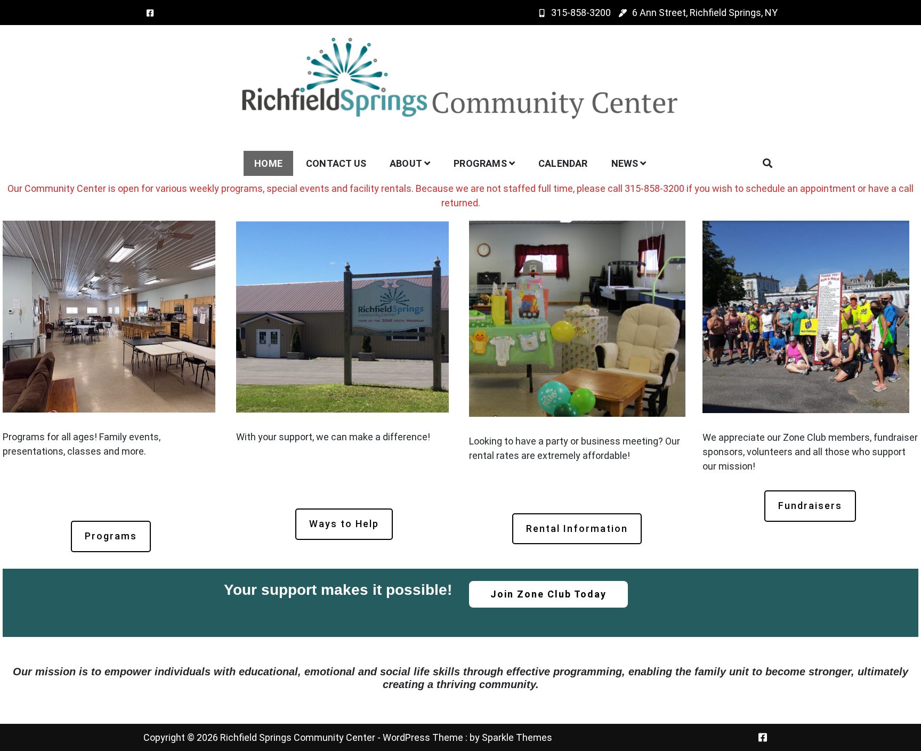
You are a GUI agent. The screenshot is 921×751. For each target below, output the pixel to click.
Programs (480, 163)
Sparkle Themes (517, 737)
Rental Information (577, 528)
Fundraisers (810, 505)
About (406, 163)
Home (268, 163)
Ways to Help (344, 523)
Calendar (563, 163)
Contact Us (336, 163)
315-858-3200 (581, 12)
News (625, 163)
